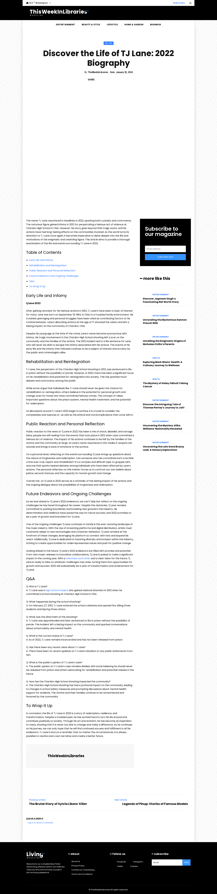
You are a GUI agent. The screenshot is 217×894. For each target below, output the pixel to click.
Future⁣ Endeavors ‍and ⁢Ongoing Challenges (54, 276)
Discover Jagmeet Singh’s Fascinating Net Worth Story (161, 300)
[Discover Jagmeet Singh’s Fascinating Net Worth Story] (145, 292)
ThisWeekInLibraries (98, 72)
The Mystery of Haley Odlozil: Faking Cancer (165, 385)
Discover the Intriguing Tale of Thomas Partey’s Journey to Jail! (164, 406)
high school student (56, 590)
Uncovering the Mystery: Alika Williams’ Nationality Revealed (162, 427)
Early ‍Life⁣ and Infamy (41, 260)
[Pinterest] (112, 79)
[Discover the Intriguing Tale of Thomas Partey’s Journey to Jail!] (145, 398)
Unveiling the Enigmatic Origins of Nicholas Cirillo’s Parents (164, 342)
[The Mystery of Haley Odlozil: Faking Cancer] (145, 376)
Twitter (120, 866)
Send (186, 862)
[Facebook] (99, 79)
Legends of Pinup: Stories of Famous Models (155, 804)
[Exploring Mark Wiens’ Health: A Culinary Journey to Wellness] (145, 355)
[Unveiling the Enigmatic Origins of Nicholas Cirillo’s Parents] (145, 334)
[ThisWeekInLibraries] (37, 756)
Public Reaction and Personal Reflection (52, 270)
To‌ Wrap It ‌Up (37, 286)
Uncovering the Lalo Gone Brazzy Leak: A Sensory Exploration (163, 448)
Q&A (32, 281)
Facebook (121, 861)
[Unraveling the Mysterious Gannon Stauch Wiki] (145, 313)
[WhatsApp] (119, 79)
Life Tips (108, 43)
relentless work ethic (78, 558)
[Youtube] (127, 866)
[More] (126, 79)
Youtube (134, 866)
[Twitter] (105, 79)
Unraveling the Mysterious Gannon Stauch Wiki (165, 321)
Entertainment (160, 294)
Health (156, 358)
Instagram (138, 861)
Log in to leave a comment (40, 822)
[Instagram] (130, 862)
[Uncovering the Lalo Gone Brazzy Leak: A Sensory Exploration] (145, 440)
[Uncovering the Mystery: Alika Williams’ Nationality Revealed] (145, 419)
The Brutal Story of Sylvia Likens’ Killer (58, 804)
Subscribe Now (165, 257)
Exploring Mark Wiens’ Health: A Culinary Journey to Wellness (162, 363)
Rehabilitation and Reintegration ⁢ (48, 265)
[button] (190, 3)
